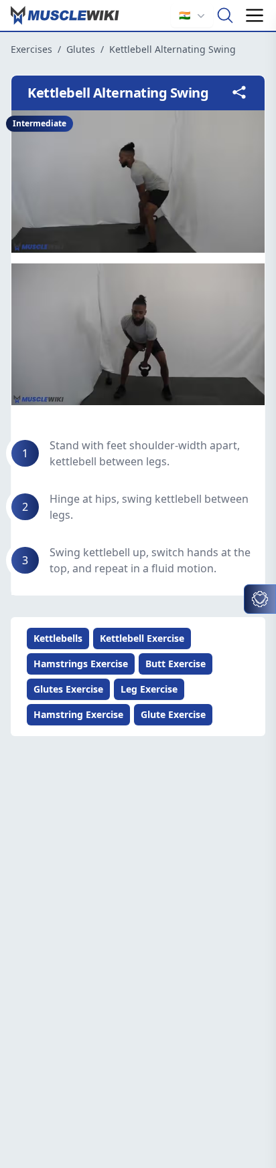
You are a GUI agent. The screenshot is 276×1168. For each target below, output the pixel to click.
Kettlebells (57, 638)
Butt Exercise (175, 663)
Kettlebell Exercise (142, 638)
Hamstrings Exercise (80, 663)
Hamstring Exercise (78, 714)
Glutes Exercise (68, 689)
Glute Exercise (173, 714)
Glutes (80, 49)
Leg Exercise (149, 689)
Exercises (31, 49)
